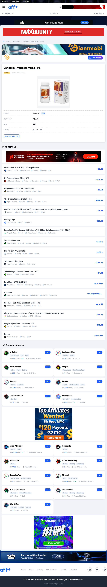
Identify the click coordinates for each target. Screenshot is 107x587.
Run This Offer (10, 136)
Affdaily (26, 1)
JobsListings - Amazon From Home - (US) (21, 272)
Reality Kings (9, 220)
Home (8, 41)
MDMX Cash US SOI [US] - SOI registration (21, 168)
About (31, 570)
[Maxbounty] (53, 32)
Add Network (51, 570)
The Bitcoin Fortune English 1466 (18, 199)
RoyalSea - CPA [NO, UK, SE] (15, 282)
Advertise (73, 570)
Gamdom (8, 292)
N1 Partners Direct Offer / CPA (16, 178)
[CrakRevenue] (53, 532)
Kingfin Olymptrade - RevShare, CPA (19, 324)
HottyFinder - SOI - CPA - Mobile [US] (19, 188)
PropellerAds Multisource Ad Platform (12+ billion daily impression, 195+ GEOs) (37, 230)
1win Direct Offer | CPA (13, 261)
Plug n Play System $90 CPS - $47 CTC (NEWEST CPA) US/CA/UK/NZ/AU (34, 313)
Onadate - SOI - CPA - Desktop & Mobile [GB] (22, 303)
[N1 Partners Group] (53, 156)
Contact (63, 570)
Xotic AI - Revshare (12, 240)
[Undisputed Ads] (53, 424)
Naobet (7, 334)
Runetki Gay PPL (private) (15, 251)
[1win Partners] (53, 556)
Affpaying (15, 1)
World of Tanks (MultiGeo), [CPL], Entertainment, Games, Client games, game (36, 209)
